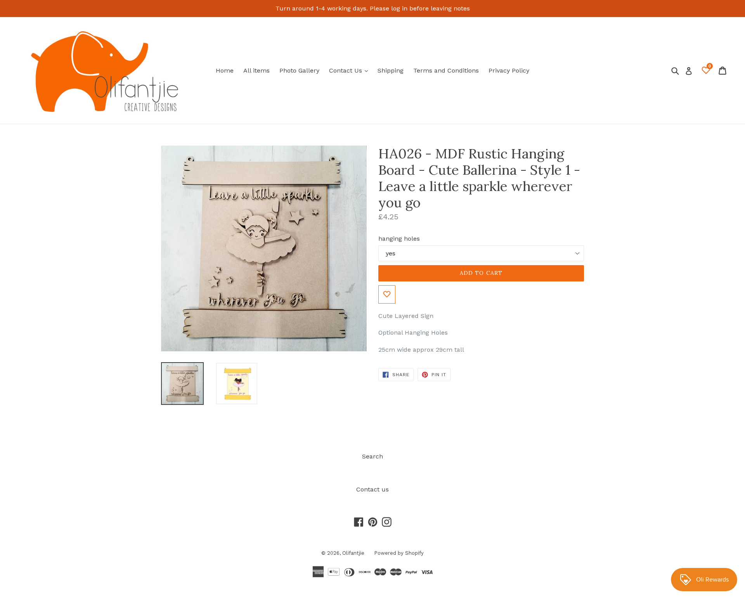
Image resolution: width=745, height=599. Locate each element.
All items (256, 70)
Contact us (372, 489)
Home (225, 70)
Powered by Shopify (399, 553)
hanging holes (399, 238)
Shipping (391, 70)
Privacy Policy (509, 70)
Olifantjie (353, 553)
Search (372, 456)
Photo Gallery (299, 70)
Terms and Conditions (446, 70)
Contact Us (350, 70)
